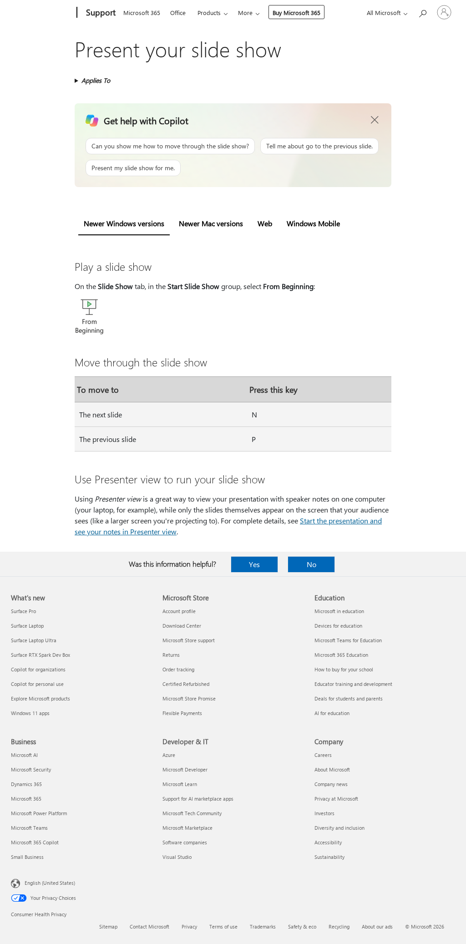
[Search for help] (422, 11)
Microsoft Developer (185, 769)
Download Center (181, 625)
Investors (324, 813)
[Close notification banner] (375, 120)
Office (178, 12)
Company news (331, 784)
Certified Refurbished (185, 683)
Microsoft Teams (29, 827)
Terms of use (223, 926)
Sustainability (329, 856)
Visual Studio (177, 856)
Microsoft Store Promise (189, 698)
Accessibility (328, 842)
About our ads (377, 926)
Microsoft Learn (179, 784)
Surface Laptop (27, 625)
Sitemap (108, 926)
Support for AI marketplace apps (197, 798)
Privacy (189, 926)
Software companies (184, 842)
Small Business (27, 856)
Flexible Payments (182, 713)
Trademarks (263, 926)
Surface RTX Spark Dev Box (40, 654)
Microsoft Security (31, 769)
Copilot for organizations (38, 669)
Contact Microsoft (149, 926)
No (311, 564)
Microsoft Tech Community (192, 813)
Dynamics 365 (26, 784)
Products (209, 12)
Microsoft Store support (188, 640)
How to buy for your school (343, 669)
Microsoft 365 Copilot (35, 842)
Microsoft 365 (141, 12)
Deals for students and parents (348, 698)
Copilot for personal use (37, 683)
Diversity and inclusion (339, 827)
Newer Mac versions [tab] (211, 223)
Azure (168, 754)
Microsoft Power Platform (39, 813)
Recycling (339, 926)
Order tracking (178, 669)
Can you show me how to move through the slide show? (170, 146)
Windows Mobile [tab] (313, 223)
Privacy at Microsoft (336, 798)
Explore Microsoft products (40, 698)
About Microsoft (332, 769)
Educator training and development (353, 683)
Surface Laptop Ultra (33, 640)
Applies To (95, 80)
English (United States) (50, 882)
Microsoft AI (24, 754)
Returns (171, 654)
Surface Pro (23, 611)
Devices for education (338, 625)
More (245, 12)
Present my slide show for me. (133, 167)
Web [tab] (265, 223)
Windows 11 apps (30, 713)
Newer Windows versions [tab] (124, 223)
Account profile (179, 611)
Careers (323, 754)
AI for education (332, 713)
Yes (254, 564)
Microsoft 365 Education (341, 654)
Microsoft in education (339, 611)
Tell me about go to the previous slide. (319, 146)
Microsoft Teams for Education (348, 640)
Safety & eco (302, 926)
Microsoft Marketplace (187, 827)
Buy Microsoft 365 (296, 12)
